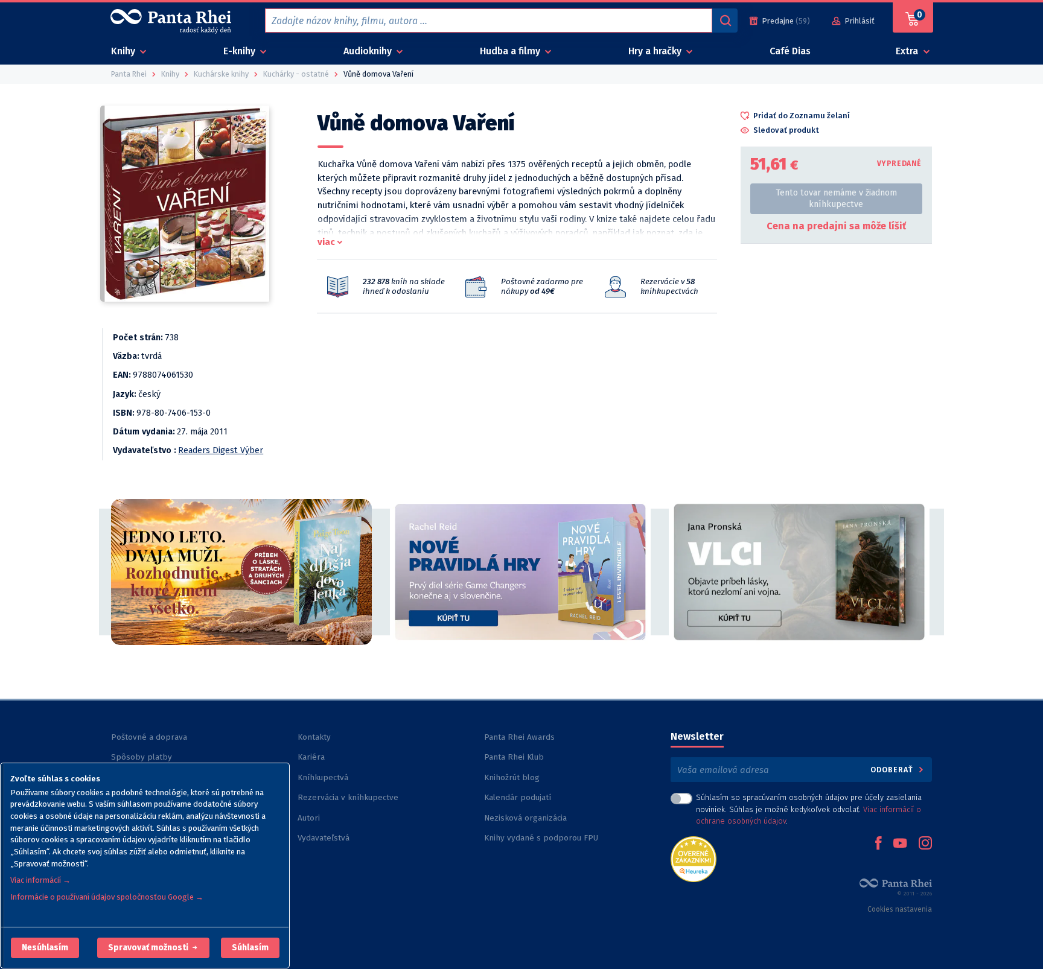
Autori (309, 818)
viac (326, 242)
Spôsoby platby (141, 757)
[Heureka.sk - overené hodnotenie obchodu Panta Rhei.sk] (693, 858)
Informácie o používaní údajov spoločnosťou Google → (106, 896)
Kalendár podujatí (517, 797)
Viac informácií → (40, 880)
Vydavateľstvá (323, 838)
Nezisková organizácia (525, 818)
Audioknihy (368, 51)
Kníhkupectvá (323, 777)
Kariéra (311, 757)
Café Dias (790, 51)
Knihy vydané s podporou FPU (541, 838)
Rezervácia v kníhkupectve (348, 797)
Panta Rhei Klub (514, 757)
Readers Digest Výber (220, 450)
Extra (908, 51)
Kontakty (314, 737)
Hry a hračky (656, 51)
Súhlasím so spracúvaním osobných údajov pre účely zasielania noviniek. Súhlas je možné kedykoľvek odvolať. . (809, 809)
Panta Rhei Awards (519, 737)
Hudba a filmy (511, 51)
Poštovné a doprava (149, 737)
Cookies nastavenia (899, 909)
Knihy (124, 51)
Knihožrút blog (512, 777)
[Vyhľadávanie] (725, 20)
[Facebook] (878, 844)
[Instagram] (925, 844)
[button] (45, 948)
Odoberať (893, 769)
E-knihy (240, 51)
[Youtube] (900, 844)
